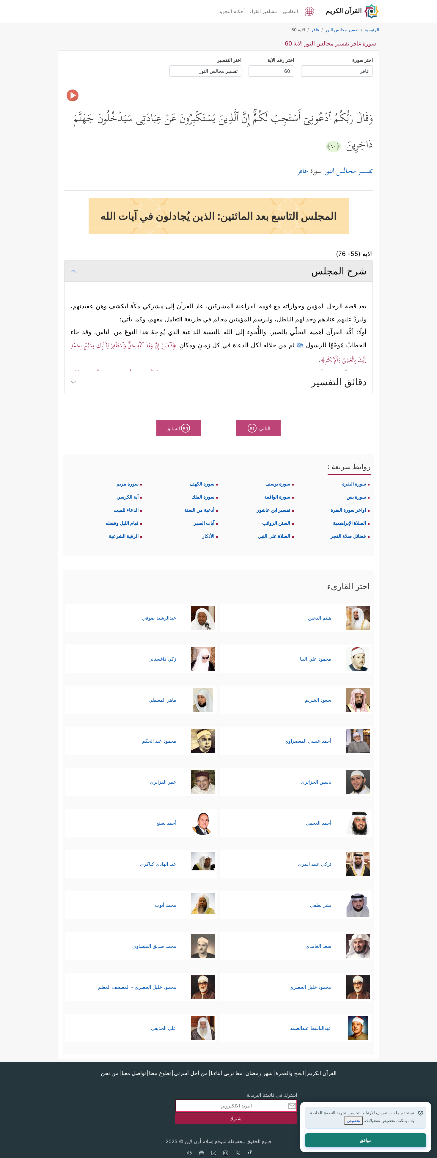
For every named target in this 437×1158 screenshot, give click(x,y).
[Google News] (201, 1153)
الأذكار (208, 536)
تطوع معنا (160, 1073)
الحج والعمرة (290, 1073)
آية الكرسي (128, 497)
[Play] (72, 95)
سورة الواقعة (277, 497)
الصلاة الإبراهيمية (349, 523)
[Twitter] (237, 1153)
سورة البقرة (354, 484)
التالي (260, 428)
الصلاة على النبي (274, 536)
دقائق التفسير (339, 382)
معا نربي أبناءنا (227, 1073)
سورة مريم (128, 484)
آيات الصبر (204, 523)
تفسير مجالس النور (348, 172)
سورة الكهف (202, 484)
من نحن (110, 1073)
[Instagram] (225, 1153)
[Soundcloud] (189, 1153)
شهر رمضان (259, 1073)
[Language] (309, 11)
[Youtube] (213, 1153)
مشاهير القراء (263, 11)
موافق (366, 1140)
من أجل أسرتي (191, 1073)
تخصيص (353, 1120)
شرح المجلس (339, 271)
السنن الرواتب (276, 523)
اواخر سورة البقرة (348, 510)
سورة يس (356, 497)
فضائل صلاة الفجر (348, 536)
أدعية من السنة (199, 510)
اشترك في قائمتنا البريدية (272, 1095)
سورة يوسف (277, 484)
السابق (177, 428)
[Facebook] (250, 1153)
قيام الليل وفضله (122, 523)
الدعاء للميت (126, 510)
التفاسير (290, 11)
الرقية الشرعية (124, 536)
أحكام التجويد (232, 11)
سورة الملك (202, 497)
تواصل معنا (134, 1073)
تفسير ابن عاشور (273, 510)
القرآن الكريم (322, 1073)
